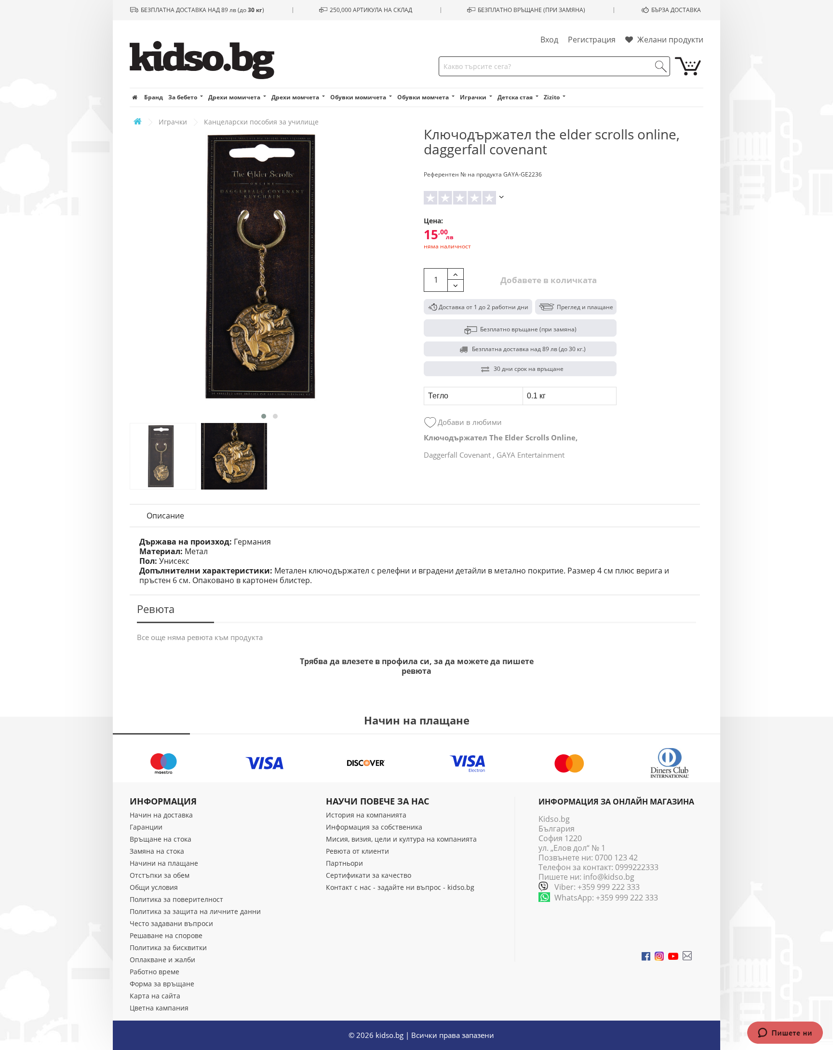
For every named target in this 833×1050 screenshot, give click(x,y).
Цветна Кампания (159, 1007)
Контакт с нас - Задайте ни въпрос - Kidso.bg (400, 887)
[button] (263, 416)
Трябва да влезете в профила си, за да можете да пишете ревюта (417, 666)
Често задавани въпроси (171, 923)
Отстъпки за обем (159, 875)
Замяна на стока (157, 851)
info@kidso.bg (608, 877)
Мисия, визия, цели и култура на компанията (401, 839)
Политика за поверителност (176, 899)
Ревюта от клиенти (357, 851)
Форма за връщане (162, 983)
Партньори (344, 863)
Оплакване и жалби (162, 959)
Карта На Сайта (155, 995)
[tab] (165, 516)
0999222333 (636, 867)
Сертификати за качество (368, 875)
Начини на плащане (164, 863)
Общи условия (154, 887)
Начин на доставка (161, 814)
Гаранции (146, 827)
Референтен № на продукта (463, 174)
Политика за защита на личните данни (195, 911)
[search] (661, 66)
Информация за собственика (374, 827)
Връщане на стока (160, 839)
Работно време (154, 971)
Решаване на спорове (166, 935)
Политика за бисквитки (168, 947)
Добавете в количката (547, 280)
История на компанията (366, 814)
